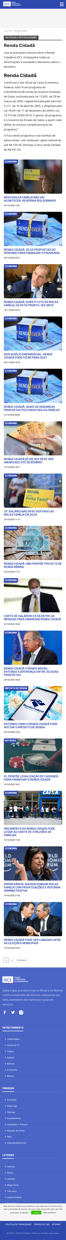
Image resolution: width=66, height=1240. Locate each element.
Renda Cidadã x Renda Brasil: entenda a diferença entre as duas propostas (31, 672)
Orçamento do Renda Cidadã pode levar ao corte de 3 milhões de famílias (29, 832)
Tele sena (12, 1191)
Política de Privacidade (18, 1224)
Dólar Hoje (12, 1105)
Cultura (10, 1051)
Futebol (10, 1057)
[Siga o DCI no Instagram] (21, 1013)
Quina (10, 1172)
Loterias (11, 1166)
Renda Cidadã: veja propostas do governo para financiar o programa (32, 251)
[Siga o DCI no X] (13, 1012)
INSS (9, 1136)
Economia (11, 161)
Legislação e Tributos (17, 1124)
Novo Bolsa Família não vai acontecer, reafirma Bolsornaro (30, 199)
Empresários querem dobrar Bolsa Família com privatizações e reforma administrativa (32, 887)
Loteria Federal (14, 1197)
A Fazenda (12, 1069)
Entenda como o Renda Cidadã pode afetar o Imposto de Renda (31, 725)
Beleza (10, 1075)
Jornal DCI (8, 30)
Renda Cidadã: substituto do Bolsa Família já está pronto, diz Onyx (31, 303)
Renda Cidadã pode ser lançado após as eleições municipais (32, 941)
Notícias (10, 740)
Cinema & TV (13, 1045)
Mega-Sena (12, 1184)
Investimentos (14, 1118)
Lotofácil (11, 1178)
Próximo (22, 960)
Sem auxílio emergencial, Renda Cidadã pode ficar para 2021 (28, 356)
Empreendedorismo (16, 1142)
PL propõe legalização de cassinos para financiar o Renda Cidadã (31, 778)
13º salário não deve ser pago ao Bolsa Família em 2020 (29, 513)
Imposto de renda (16, 688)
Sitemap (56, 1224)
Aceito (36, 1212)
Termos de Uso (42, 1224)
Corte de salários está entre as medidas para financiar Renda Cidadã (32, 617)
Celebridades (13, 1039)
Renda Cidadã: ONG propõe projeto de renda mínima (33, 565)
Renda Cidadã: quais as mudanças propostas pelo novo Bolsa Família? (32, 408)
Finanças (11, 1112)
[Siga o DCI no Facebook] (4, 1012)
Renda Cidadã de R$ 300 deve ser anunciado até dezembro (29, 460)
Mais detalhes (49, 1212)
